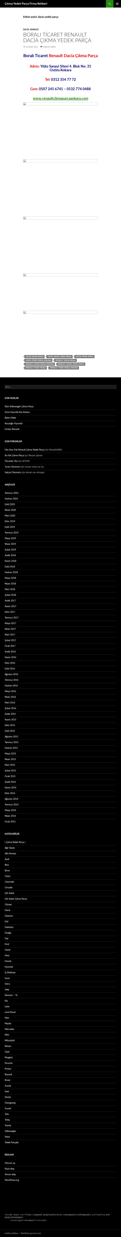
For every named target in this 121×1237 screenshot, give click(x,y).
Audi (7, 859)
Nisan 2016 (10, 697)
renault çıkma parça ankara (40, 364)
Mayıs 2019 (10, 538)
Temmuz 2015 (11, 742)
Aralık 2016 (10, 652)
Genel (7, 950)
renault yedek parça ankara (64, 368)
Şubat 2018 (10, 595)
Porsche (8, 1063)
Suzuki (8, 1108)
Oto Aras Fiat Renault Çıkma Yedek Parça (24, 450)
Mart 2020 (10, 516)
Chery (7, 876)
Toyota (8, 1125)
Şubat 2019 (10, 550)
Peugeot (9, 1058)
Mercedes (9, 1029)
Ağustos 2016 (11, 674)
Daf (6, 922)
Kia (6, 1001)
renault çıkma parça (66, 360)
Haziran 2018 (11, 572)
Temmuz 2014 (11, 805)
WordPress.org (12, 1180)
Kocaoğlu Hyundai (13, 424)
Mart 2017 (10, 635)
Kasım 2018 (10, 561)
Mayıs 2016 (10, 691)
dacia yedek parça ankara (38, 360)
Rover (7, 1080)
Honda (8, 961)
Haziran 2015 (11, 748)
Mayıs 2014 (10, 810)
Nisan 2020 (10, 510)
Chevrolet (9, 882)
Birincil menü (117, 4)
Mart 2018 (10, 589)
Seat (7, 1091)
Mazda (8, 1024)
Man (7, 1018)
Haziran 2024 (11, 499)
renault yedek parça (36, 368)
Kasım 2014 (10, 788)
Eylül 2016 (10, 669)
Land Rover (10, 1012)
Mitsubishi (10, 1041)
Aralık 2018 (10, 555)
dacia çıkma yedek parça (60, 356)
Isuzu (7, 978)
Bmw (7, 871)
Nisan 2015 (10, 759)
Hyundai (9, 967)
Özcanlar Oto (11, 461)
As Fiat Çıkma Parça (14, 455)
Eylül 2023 (10, 504)
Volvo (7, 1137)
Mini (7, 1035)
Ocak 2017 (10, 646)
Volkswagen (10, 1131)
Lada (7, 1007)
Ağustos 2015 (11, 737)
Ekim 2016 (10, 663)
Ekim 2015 (10, 725)
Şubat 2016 (10, 708)
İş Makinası (10, 973)
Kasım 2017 (10, 606)
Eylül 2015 (10, 731)
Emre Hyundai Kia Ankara (17, 412)
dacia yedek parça (84, 356)
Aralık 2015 (10, 714)
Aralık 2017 (10, 601)
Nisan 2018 (10, 584)
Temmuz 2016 (11, 680)
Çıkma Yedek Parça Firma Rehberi (26, 3)
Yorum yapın (49, 47)
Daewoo (9, 916)
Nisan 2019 (10, 544)
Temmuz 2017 (11, 618)
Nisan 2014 (10, 816)
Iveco (7, 984)
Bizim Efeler (10, 418)
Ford (7, 944)
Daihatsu (9, 927)
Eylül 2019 (10, 527)
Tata (7, 1114)
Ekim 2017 (10, 612)
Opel (7, 1052)
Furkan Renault (12, 429)
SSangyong (10, 1103)
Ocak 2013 (10, 822)
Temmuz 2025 (11, 493)
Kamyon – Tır (11, 995)
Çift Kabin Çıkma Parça (16, 899)
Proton (8, 1069)
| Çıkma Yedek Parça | (15, 842)
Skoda (8, 1097)
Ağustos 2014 (11, 799)
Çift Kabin (9, 893)
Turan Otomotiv (12, 467)
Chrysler (9, 888)
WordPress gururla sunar (31, 1233)
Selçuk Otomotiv (13, 472)
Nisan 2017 (10, 629)
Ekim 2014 (10, 793)
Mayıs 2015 (10, 754)
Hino (7, 956)
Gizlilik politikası (11, 1233)
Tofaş (7, 1120)
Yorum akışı (10, 1174)
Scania (8, 1086)
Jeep (7, 990)
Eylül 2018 (10, 567)
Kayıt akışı (9, 1169)
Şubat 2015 (10, 771)
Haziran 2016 (11, 686)
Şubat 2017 (10, 640)
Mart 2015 (10, 765)
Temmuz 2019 (11, 533)
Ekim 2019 (10, 521)
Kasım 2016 (10, 657)
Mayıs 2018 (10, 578)
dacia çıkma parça (34, 356)
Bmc (7, 865)
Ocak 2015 (10, 776)
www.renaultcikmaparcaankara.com (60, 98)
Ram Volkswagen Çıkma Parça (19, 407)
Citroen (8, 905)
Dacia (26, 30)
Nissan (8, 1046)
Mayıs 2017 (10, 623)
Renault (34, 30)
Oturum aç (10, 1163)
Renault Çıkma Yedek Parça (71, 364)
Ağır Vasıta (10, 848)
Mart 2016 (10, 703)
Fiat (6, 939)
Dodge (8, 933)
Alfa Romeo (10, 854)
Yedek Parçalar (12, 1142)
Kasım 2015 (10, 720)
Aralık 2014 (10, 782)
